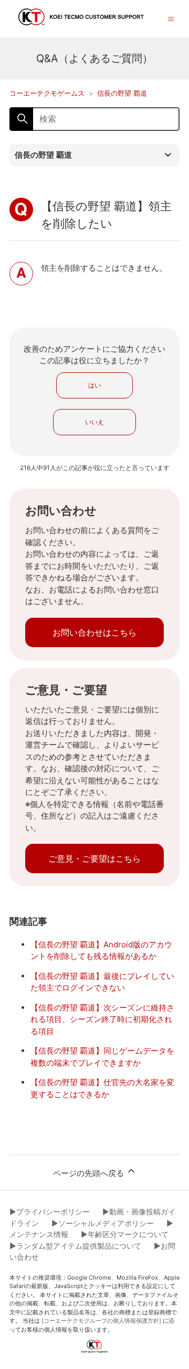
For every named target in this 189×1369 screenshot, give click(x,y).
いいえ (94, 422)
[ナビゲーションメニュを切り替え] (170, 18)
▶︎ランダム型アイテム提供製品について (75, 1245)
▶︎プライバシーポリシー (49, 1211)
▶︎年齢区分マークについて (125, 1234)
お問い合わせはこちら (94, 632)
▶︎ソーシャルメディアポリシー (102, 1223)
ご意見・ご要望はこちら (94, 858)
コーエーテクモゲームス (47, 93)
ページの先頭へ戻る (89, 1173)
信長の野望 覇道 (122, 93)
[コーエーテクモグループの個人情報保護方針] (101, 1320)
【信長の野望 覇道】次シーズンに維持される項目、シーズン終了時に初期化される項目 (102, 1019)
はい (94, 385)
